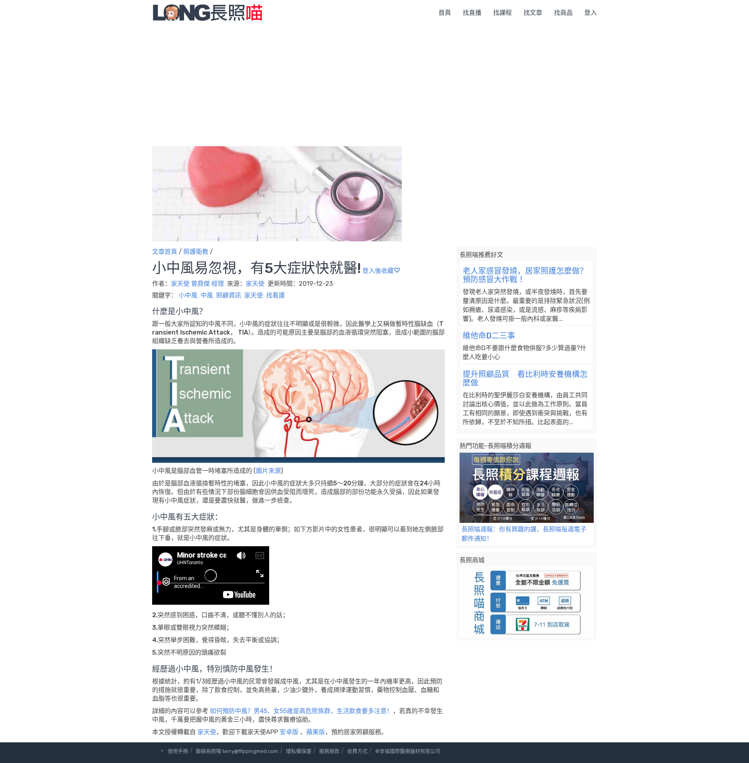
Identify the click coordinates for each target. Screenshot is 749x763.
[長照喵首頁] (207, 12)
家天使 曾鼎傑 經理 (197, 283)
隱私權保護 (298, 751)
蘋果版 (315, 732)
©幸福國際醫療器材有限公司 (407, 751)
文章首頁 (164, 251)
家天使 (256, 283)
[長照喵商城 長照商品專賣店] (527, 602)
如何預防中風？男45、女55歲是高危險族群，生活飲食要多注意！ (301, 711)
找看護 (275, 295)
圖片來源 (268, 470)
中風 (207, 295)
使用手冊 (178, 751)
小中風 (188, 295)
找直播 (472, 12)
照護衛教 (195, 251)
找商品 (563, 12)
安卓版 (289, 732)
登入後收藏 (378, 270)
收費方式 (357, 751)
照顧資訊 (228, 295)
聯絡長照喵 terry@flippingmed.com (237, 751)
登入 (590, 12)
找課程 (502, 12)
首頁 (444, 12)
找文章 (533, 12)
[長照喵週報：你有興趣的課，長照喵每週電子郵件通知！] (527, 488)
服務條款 (329, 751)
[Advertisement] (374, 83)
